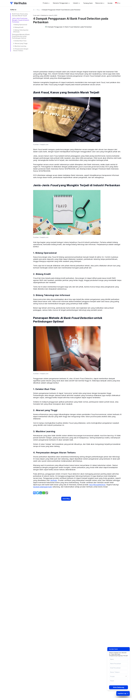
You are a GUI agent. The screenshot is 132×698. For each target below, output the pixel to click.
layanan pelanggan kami (42, 487)
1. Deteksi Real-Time (19, 40)
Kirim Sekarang (118, 687)
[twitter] (37, 493)
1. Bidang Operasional (20, 24)
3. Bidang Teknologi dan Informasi (20, 31)
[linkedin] (40, 493)
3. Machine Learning (19, 46)
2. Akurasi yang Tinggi (20, 43)
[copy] (46, 493)
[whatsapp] (43, 493)
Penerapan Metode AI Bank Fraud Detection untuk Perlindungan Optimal (21, 36)
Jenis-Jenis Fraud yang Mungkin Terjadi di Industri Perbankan (20, 20)
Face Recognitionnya (97, 485)
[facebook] (34, 493)
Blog (38, 9)
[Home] (34, 10)
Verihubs (53, 480)
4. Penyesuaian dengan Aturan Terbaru (20, 49)
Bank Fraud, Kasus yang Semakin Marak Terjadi (20, 14)
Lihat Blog (66, 499)
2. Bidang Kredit (18, 27)
